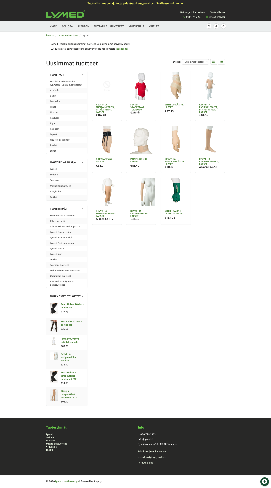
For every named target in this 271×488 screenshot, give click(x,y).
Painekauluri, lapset (139, 160)
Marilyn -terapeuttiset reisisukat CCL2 (69, 394)
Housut (54, 112)
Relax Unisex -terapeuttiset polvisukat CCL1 (69, 376)
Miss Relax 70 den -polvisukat (71, 323)
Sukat (53, 150)
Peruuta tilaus (145, 462)
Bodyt (53, 95)
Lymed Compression (61, 232)
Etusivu (50, 35)
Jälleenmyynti (57, 221)
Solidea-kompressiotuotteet (65, 270)
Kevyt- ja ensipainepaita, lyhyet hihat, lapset (208, 108)
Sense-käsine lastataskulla (174, 212)
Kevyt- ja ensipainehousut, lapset (106, 213)
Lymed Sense (57, 248)
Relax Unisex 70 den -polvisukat (72, 306)
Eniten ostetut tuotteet (62, 215)
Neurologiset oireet (60, 139)
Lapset (53, 134)
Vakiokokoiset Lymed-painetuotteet (62, 283)
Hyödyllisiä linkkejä (63, 162)
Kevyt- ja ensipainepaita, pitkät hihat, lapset (105, 108)
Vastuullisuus (217, 12)
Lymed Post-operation (62, 243)
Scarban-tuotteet (59, 265)
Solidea (67, 26)
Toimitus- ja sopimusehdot (152, 451)
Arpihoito (55, 90)
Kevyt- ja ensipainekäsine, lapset (175, 162)
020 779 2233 (193, 17)
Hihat (53, 106)
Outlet (154, 26)
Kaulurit (54, 117)
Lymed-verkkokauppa (67, 481)
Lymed (53, 26)
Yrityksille (136, 26)
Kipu (52, 123)
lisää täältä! (122, 48)
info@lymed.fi (217, 17)
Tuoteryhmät (58, 208)
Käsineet (54, 128)
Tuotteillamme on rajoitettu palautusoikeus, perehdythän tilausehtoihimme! (135, 3)
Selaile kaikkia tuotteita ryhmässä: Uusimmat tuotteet (66, 83)
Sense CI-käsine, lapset (174, 106)
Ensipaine (55, 101)
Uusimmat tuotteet (68, 35)
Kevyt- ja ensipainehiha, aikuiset (69, 357)
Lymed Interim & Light (61, 237)
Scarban (83, 26)
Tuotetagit (57, 74)
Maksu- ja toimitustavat (193, 12)
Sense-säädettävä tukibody (137, 107)
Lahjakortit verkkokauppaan (65, 226)
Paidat (53, 145)
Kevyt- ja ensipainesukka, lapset (209, 162)
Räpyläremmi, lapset (104, 160)
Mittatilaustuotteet (109, 26)
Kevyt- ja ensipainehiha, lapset (139, 213)
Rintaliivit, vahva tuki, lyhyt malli (70, 340)
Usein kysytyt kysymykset (152, 457)
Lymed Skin (56, 254)
